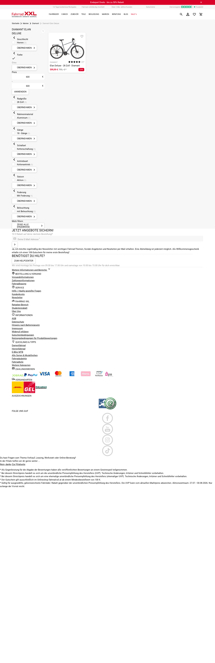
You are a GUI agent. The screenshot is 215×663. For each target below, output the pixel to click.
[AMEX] (72, 376)
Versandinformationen (23, 277)
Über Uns (16, 311)
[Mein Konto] (188, 14)
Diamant (35, 23)
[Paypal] (30, 376)
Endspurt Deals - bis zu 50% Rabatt (107, 2)
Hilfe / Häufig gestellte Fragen (26, 291)
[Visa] (44, 376)
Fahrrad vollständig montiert (93, 7)
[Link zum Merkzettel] (194, 14)
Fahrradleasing (19, 283)
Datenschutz (18, 322)
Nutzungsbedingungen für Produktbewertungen (34, 338)
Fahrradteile (17, 362)
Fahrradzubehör (19, 358)
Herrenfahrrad (18, 348)
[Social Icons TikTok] (107, 450)
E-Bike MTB (17, 352)
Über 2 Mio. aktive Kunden (122, 7)
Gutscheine (150, 7)
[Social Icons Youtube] (107, 429)
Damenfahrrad (19, 345)
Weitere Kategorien (21, 365)
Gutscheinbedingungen (23, 335)
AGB (14, 318)
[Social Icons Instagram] (107, 439)
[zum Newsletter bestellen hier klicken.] (15, 244)
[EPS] (109, 376)
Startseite (15, 23)
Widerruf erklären (20, 331)
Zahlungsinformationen (23, 280)
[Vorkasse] (98, 376)
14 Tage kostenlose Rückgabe (64, 7)
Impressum (17, 328)
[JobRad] (18, 376)
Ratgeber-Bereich (20, 304)
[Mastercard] (58, 376)
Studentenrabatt (19, 308)
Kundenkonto (18, 294)
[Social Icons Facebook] (107, 418)
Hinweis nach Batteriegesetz (26, 325)
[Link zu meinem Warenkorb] (201, 14)
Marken (26, 23)
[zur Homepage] (24, 14)
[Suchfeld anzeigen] (181, 14)
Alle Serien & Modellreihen (25, 355)
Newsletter (17, 297)
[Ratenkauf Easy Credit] (85, 376)
